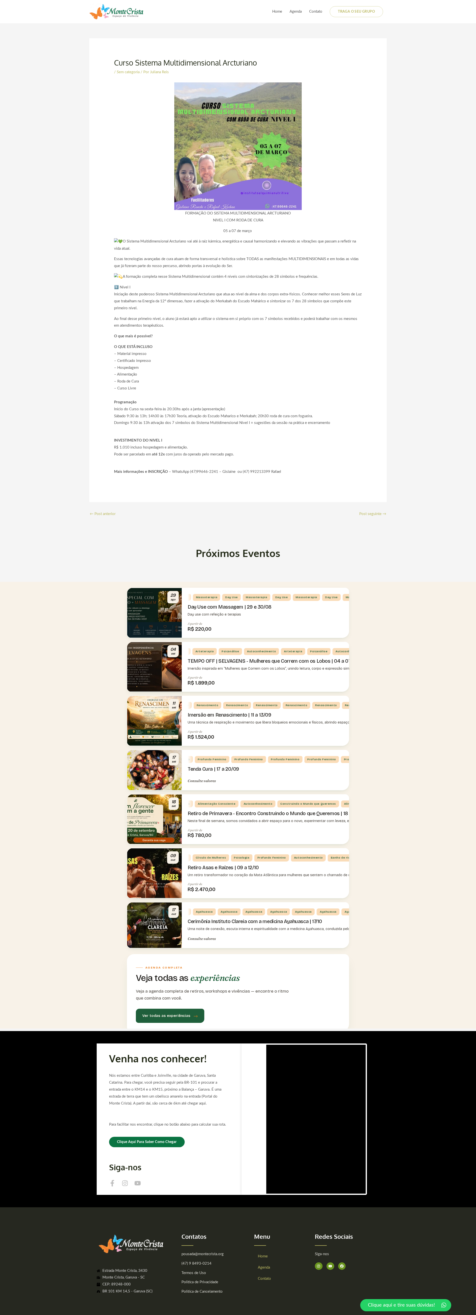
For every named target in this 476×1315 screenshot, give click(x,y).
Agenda (296, 11)
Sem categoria (128, 72)
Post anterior (103, 514)
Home (277, 11)
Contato (315, 11)
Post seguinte (372, 514)
